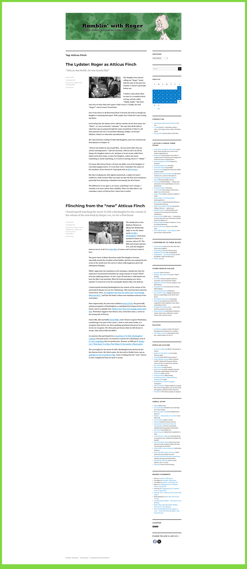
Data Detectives (158, 246)
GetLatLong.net (159, 432)
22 (179, 98)
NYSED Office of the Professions (164, 448)
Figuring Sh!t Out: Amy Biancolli (164, 174)
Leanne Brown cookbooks (162, 436)
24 (158, 102)
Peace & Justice (158, 216)
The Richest (157, 392)
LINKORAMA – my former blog (163, 254)
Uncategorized (70, 80)
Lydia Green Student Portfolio (163, 206)
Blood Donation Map (160, 412)
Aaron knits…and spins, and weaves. (165, 149)
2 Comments (70, 87)
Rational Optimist (159, 222)
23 (154, 102)
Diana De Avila (158, 169)
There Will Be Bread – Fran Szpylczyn (165, 230)
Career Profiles (158, 420)
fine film (113, 249)
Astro (135, 169)
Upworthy (157, 464)
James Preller (158, 194)
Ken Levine (157, 365)
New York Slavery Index (161, 442)
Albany (156, 406)
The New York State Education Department (167, 456)
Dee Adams (157, 279)
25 (163, 102)
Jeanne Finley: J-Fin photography (164, 198)
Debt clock (157, 430)
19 (167, 98)
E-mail (156, 127)
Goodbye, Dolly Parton (166, 478)
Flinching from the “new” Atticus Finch (105, 205)
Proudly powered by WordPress (99, 558)
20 (171, 98)
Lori (155, 501)
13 (171, 95)
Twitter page (158, 259)
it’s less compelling (96, 341)
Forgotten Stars (159, 287)
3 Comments (70, 236)
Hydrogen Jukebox (159, 188)
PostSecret (157, 373)
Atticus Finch (70, 83)
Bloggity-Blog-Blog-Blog (162, 274)
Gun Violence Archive (160, 333)
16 (154, 98)
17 (158, 98)
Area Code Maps (159, 408)
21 (175, 98)
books (76, 227)
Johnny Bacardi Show (160, 291)
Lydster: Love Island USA (170, 482)
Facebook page (158, 250)
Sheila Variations (159, 386)
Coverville (157, 357)
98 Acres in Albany (159, 349)
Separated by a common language (164, 381)
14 (175, 95)
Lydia (76, 83)
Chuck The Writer (159, 167)
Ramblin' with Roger (72, 558)
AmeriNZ (157, 272)
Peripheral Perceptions (161, 307)
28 (175, 102)
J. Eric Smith (158, 190)
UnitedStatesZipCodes (161, 460)
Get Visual (157, 182)
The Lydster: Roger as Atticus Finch (101, 64)
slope (155, 493)
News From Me (158, 367)
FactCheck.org (158, 329)
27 (171, 102)
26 (167, 102)
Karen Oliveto (158, 202)
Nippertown (157, 369)
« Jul (158, 109)
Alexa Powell (158, 155)
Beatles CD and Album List (162, 353)
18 (162, 98)
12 (167, 95)
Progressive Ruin (159, 375)
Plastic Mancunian (159, 505)
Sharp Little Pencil (159, 311)
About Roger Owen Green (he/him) (165, 123)
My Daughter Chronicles (161, 299)
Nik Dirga (157, 301)
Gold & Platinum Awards (161, 359)
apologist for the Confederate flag (102, 355)
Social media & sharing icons (113, 568)
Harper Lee (77, 229)
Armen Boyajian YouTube (162, 161)
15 (179, 95)
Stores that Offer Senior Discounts (164, 452)
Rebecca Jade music (160, 226)
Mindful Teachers (159, 210)
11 (162, 95)
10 (158, 95)
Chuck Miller (114, 320)
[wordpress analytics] (166, 526)
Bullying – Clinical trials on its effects (165, 416)
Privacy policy (158, 133)
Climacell (157, 422)
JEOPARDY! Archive (160, 252)
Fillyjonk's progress (160, 283)
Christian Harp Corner (161, 165)
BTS (129, 169)
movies (68, 231)
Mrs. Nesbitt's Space (160, 293)
